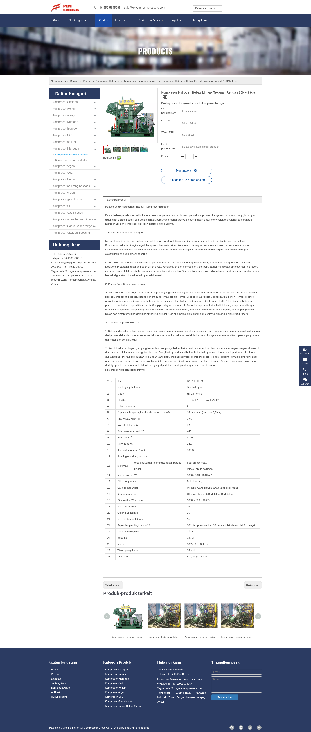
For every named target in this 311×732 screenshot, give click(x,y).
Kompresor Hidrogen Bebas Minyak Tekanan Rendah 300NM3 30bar (200, 636)
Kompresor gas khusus (67, 199)
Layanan (56, 678)
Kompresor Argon (63, 166)
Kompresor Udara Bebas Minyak (73, 226)
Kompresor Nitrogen (65, 121)
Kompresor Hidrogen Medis (71, 160)
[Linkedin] (241, 727)
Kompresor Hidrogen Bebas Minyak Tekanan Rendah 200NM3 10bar (164, 636)
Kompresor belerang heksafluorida (74, 186)
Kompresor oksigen (64, 108)
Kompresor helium (64, 141)
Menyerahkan (225, 697)
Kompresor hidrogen (65, 128)
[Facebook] (231, 727)
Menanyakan (184, 170)
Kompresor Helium (64, 179)
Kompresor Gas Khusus (67, 212)
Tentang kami (58, 683)
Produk (55, 674)
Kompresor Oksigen (65, 101)
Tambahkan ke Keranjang (184, 179)
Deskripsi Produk (116, 199)
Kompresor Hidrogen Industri (71, 154)
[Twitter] (250, 727)
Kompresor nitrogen (65, 115)
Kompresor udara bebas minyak (72, 219)
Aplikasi (55, 692)
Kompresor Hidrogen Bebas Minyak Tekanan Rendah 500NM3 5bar (237, 636)
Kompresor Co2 (62, 172)
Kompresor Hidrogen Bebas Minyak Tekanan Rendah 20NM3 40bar (127, 636)
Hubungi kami (59, 696)
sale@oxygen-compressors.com (144, 7)
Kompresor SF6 (62, 206)
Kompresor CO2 (62, 135)
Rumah (55, 669)
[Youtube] (259, 727)
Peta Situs (143, 727)
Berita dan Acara (60, 687)
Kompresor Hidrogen (65, 148)
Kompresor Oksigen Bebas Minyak (74, 232)
